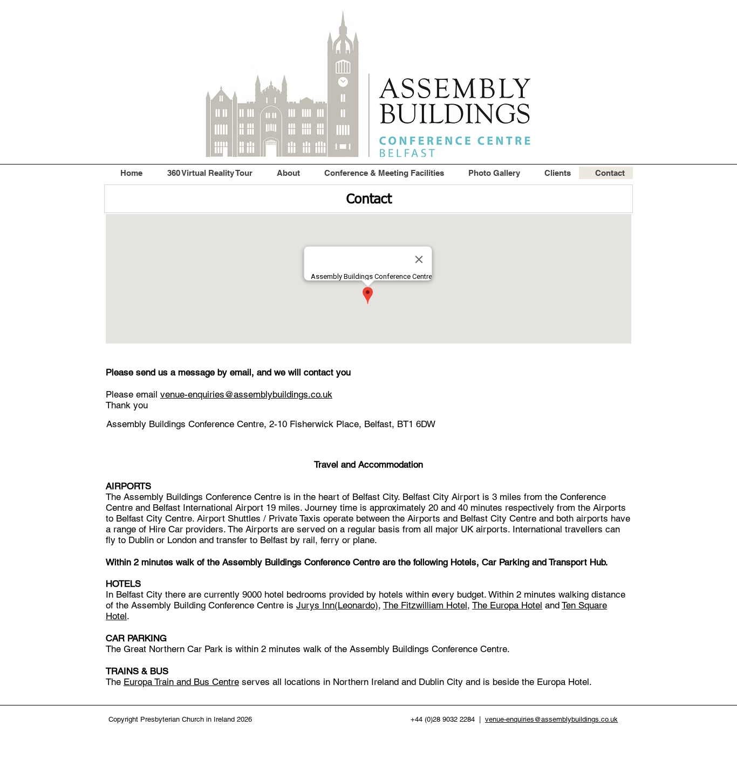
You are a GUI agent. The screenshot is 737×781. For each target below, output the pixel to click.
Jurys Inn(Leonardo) (337, 605)
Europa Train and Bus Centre (181, 681)
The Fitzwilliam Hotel (425, 605)
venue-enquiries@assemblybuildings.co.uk (246, 394)
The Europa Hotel (507, 605)
